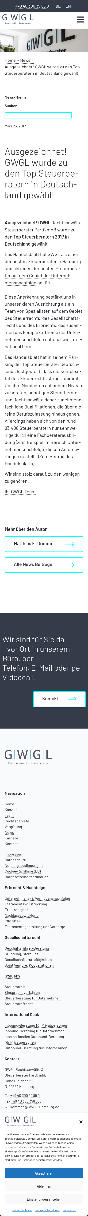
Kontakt (11, 843)
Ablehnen (44, 1186)
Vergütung (13, 826)
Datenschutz (15, 859)
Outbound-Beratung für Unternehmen (36, 1048)
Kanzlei (11, 809)
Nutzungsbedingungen (24, 865)
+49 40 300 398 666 (26, 1101)
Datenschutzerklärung (47, 1210)
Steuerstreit (15, 986)
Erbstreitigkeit (17, 909)
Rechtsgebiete (17, 821)
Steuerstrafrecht (19, 1003)
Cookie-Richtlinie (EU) (23, 871)
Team (9, 815)
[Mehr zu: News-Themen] (80, 19)
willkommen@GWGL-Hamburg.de (32, 1106)
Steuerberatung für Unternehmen (33, 998)
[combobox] (38, 115)
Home (9, 804)
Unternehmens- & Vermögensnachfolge (37, 898)
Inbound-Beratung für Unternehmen (35, 1031)
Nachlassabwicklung (21, 915)
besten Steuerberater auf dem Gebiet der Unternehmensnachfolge (42, 275)
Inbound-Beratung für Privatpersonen (36, 1025)
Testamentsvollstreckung (26, 904)
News (9, 832)
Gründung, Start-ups (21, 953)
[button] (81, 1122)
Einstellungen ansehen (44, 1199)
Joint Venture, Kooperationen (29, 965)
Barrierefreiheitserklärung (27, 876)
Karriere (11, 838)
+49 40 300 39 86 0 (32, 6)
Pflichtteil (13, 921)
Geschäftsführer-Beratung (27, 948)
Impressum (69, 1210)
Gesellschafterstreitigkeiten (28, 959)
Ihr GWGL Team (20, 491)
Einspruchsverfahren (22, 992)
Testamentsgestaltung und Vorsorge (35, 926)
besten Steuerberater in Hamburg (46, 261)
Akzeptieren (44, 1173)
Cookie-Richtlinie (22, 1210)
